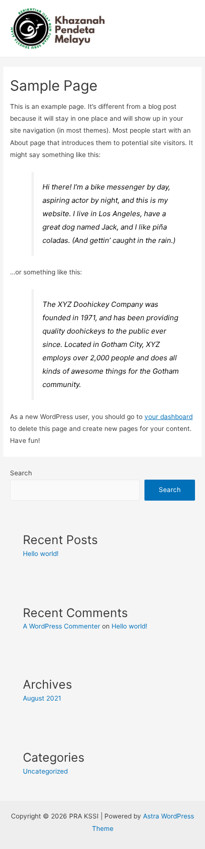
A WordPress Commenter (61, 626)
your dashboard (168, 416)
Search (21, 473)
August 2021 (42, 698)
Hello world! (41, 553)
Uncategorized (45, 771)
